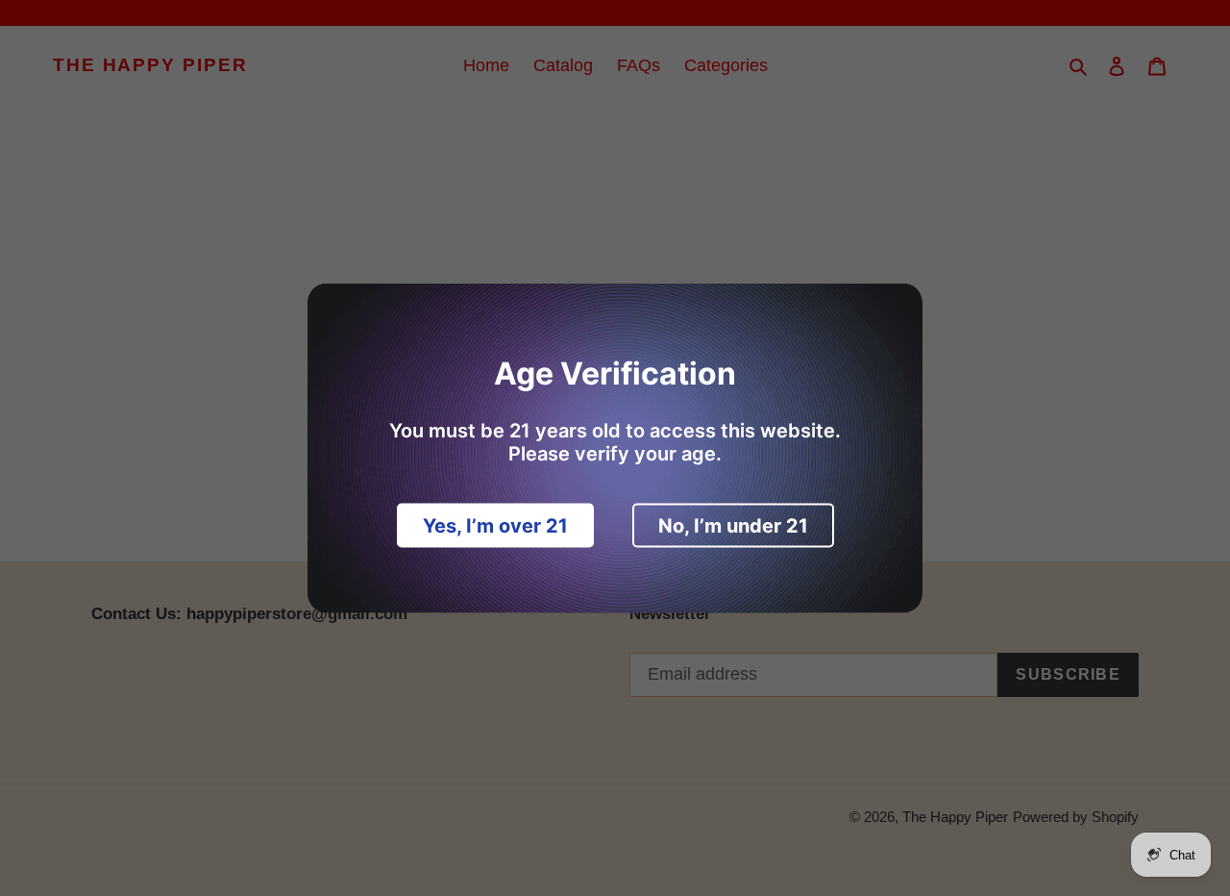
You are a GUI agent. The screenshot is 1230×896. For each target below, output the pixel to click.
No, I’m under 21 (733, 525)
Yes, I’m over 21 (495, 525)
